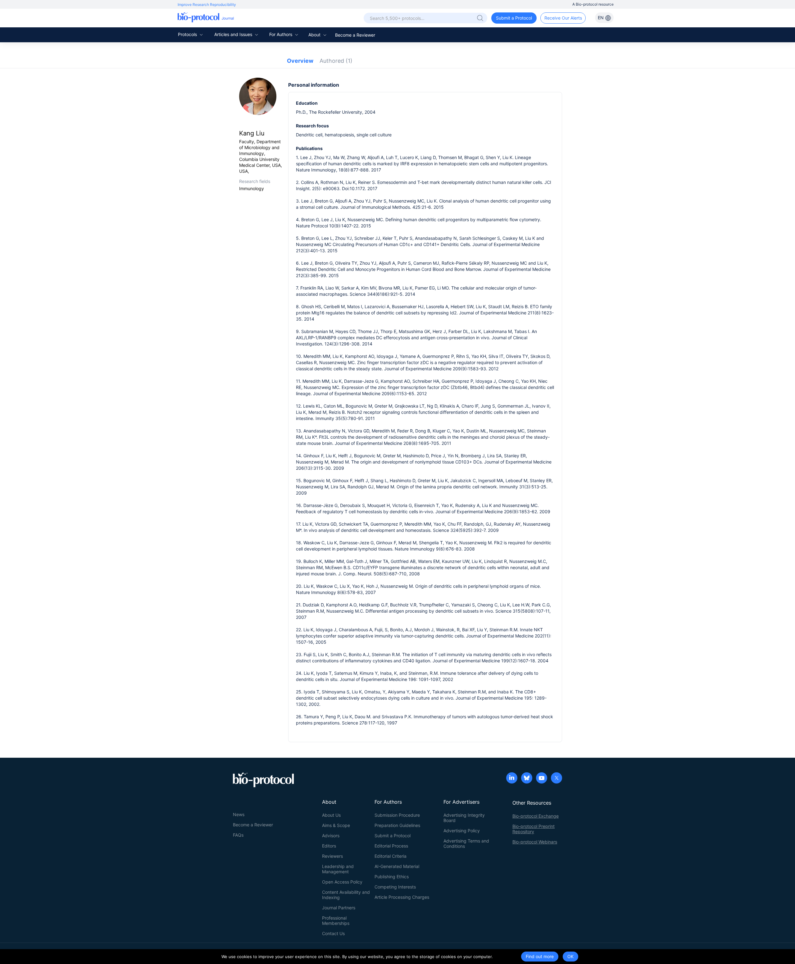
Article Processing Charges (402, 897)
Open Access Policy (342, 881)
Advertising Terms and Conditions (466, 843)
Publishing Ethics (392, 876)
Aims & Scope (336, 825)
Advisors (330, 835)
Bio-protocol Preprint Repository (533, 829)
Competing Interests (395, 886)
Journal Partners (338, 907)
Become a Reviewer (355, 35)
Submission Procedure (397, 815)
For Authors (281, 34)
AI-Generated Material (397, 866)
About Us (331, 815)
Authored (336, 60)
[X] (556, 778)
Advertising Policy (461, 830)
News (238, 814)
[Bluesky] (526, 778)
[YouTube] (541, 778)
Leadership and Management (338, 869)
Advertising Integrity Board (464, 817)
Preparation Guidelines (397, 825)
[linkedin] (511, 778)
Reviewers (332, 856)
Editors (329, 845)
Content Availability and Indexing (346, 894)
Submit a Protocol (514, 18)
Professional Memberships (335, 920)
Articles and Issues (233, 34)
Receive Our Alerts (563, 18)
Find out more (540, 956)
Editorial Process (391, 845)
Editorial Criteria (391, 856)
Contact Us (333, 933)
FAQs (238, 835)
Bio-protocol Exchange (535, 816)
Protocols (188, 34)
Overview (300, 60)
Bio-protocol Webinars (534, 841)
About (315, 34)
